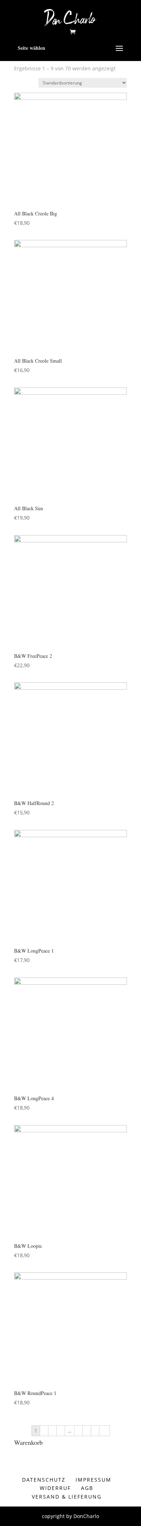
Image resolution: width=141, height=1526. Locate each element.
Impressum (93, 1479)
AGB (87, 1488)
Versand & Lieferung (67, 1496)
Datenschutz (43, 1479)
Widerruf (55, 1488)
